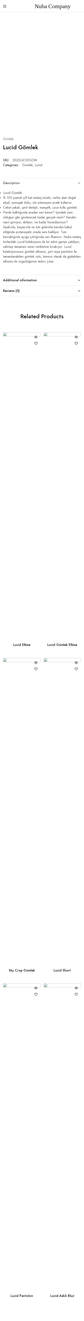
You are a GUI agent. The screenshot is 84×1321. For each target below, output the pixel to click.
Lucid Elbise (21, 644)
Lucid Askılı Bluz (62, 1295)
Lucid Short (62, 970)
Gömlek (8, 139)
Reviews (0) (11, 290)
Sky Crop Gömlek (22, 970)
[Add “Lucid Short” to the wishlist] (76, 669)
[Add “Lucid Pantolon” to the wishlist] (36, 994)
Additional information (20, 280)
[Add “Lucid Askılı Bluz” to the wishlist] (76, 994)
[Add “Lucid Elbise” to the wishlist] (36, 343)
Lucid (38, 165)
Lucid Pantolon (22, 1295)
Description (11, 183)
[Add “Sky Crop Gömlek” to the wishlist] (36, 669)
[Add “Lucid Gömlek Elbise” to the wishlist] (76, 343)
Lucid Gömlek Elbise (62, 644)
